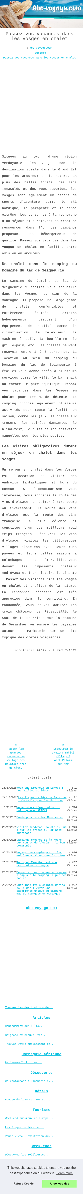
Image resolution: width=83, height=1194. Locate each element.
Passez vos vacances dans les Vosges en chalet (39, 57)
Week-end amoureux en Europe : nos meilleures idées (40, 789)
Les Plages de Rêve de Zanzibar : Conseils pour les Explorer (42, 799)
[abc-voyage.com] (41, 14)
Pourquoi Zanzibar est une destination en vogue (37, 864)
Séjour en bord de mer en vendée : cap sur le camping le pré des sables (41, 875)
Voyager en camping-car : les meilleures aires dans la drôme (41, 854)
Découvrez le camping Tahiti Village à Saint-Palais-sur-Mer (63, 756)
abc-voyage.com (40, 47)
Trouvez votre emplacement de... (30, 1044)
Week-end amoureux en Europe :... (31, 1118)
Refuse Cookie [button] (23, 1183)
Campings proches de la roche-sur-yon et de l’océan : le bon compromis (41, 842)
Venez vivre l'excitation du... (29, 1136)
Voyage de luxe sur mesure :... (29, 1099)
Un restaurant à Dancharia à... (29, 1081)
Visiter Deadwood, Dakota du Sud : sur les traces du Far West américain (41, 830)
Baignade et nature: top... (26, 1035)
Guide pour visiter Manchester (40, 817)
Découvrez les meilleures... (27, 1154)
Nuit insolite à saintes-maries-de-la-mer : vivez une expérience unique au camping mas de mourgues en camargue (41, 889)
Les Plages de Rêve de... (24, 1127)
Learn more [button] (64, 1173)
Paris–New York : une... (23, 1062)
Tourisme (39, 52)
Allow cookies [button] (59, 1183)
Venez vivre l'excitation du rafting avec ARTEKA (38, 809)
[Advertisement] (41, 103)
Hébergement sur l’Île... (24, 1026)
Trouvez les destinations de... (29, 1007)
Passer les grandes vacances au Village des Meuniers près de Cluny (15, 758)
